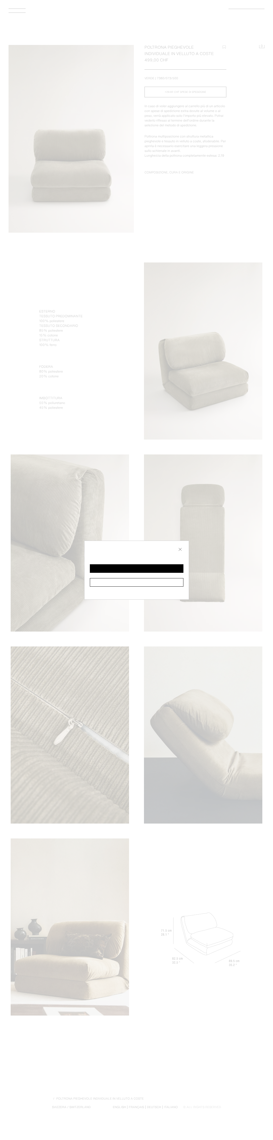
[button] (136, 568)
